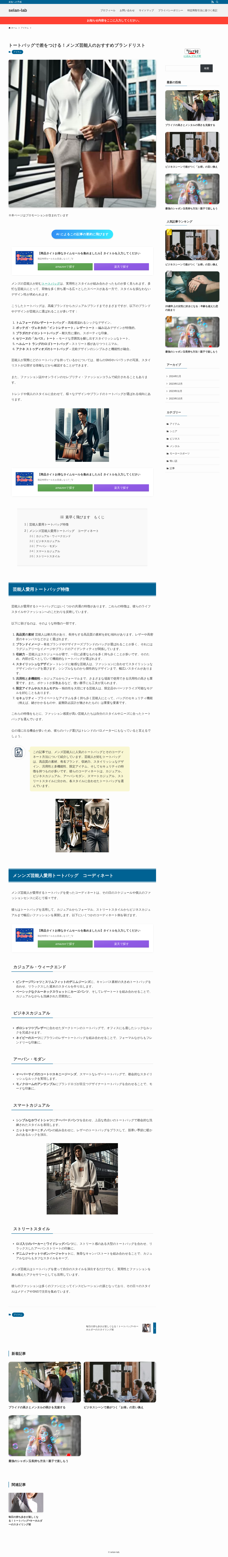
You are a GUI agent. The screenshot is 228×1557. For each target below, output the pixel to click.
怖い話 (173, 461)
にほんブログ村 (192, 56)
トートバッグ (51, 283)
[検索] (217, 2)
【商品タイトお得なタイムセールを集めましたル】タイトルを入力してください (89, 253)
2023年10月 (176, 398)
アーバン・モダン (46, 546)
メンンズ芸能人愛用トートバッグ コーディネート (64, 531)
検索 (206, 68)
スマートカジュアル (48, 551)
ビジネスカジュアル (48, 541)
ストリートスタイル (48, 556)
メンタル (175, 446)
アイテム (17, 52)
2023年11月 (175, 391)
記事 (172, 468)
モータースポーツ (180, 453)
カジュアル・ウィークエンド (53, 536)
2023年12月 (176, 383)
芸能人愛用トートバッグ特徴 (49, 524)
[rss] (212, 2)
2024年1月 (175, 376)
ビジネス (175, 438)
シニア (173, 431)
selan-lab (18, 10)
